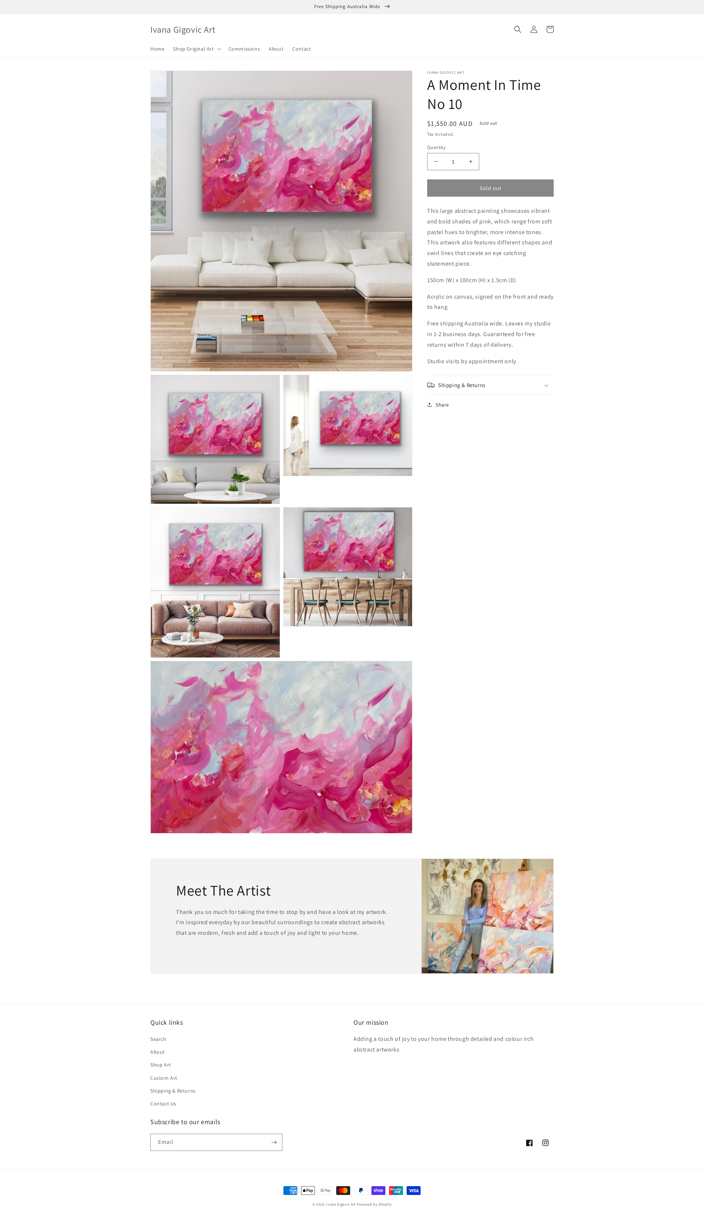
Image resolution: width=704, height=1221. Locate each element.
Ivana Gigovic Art (341, 1204)
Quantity (436, 147)
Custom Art (163, 1078)
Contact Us (163, 1103)
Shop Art (160, 1064)
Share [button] (442, 404)
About (157, 1052)
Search (158, 1039)
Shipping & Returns (173, 1090)
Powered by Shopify (374, 1204)
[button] (196, 49)
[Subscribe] (274, 1142)
